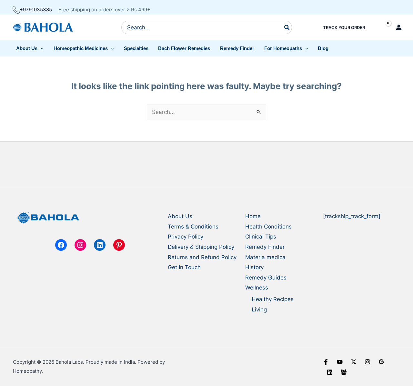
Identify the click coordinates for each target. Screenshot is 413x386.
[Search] (287, 27)
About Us (180, 216)
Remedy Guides (266, 277)
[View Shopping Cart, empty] (382, 27)
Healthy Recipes (273, 299)
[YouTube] (340, 362)
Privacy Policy (185, 236)
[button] (30, 48)
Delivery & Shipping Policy (201, 247)
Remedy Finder (265, 247)
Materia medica (265, 257)
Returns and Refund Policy (202, 257)
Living (259, 309)
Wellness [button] (256, 287)
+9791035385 (36, 9)
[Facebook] (326, 362)
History (254, 267)
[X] (354, 362)
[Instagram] (367, 362)
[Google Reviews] (381, 362)
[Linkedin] (330, 372)
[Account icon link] (399, 27)
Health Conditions (268, 226)
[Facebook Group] (344, 372)
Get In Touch (184, 267)
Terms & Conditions (193, 226)
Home (253, 216)
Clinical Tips (260, 236)
